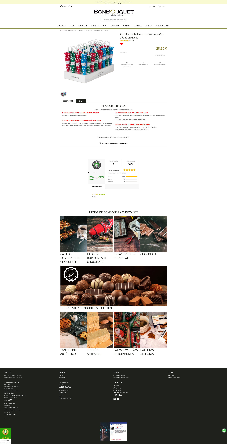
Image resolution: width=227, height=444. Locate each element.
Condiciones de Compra (174, 380)
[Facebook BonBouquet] (115, 399)
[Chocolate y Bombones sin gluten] (113, 286)
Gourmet (138, 26)
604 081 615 (65, 6)
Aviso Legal (171, 375)
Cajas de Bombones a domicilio (13, 375)
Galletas (7, 384)
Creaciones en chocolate (11, 382)
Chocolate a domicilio (10, 380)
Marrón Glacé (8, 388)
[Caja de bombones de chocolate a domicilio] (73, 234)
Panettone (62, 377)
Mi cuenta (116, 380)
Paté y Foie (7, 405)
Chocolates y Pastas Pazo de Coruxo (14, 395)
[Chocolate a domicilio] (153, 234)
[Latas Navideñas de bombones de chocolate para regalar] (127, 330)
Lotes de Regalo (63, 390)
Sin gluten (114, 26)
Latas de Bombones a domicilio (13, 377)
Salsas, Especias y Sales (11, 407)
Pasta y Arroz (8, 412)
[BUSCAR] (125, 19)
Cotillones (62, 384)
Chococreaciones (98, 26)
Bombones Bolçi (9, 393)
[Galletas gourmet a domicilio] (153, 330)
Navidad (126, 26)
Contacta (116, 385)
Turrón (61, 375)
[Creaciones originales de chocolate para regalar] (127, 234)
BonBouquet (63, 30)
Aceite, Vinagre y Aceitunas (12, 410)
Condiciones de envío (119, 375)
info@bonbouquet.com (121, 392)
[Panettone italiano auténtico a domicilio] (73, 330)
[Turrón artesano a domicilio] (100, 330)
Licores (61, 396)
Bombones (61, 26)
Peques (149, 26)
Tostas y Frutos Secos (10, 414)
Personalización (163, 26)
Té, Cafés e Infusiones (65, 398)
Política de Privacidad (174, 377)
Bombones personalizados (12, 391)
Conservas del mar (9, 403)
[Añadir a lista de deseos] (143, 44)
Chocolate (82, 26)
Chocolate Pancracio (10, 397)
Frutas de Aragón (64, 382)
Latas (72, 26)
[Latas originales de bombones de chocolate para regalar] (100, 234)
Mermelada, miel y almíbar (12, 386)
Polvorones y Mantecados (66, 380)
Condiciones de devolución (121, 377)
